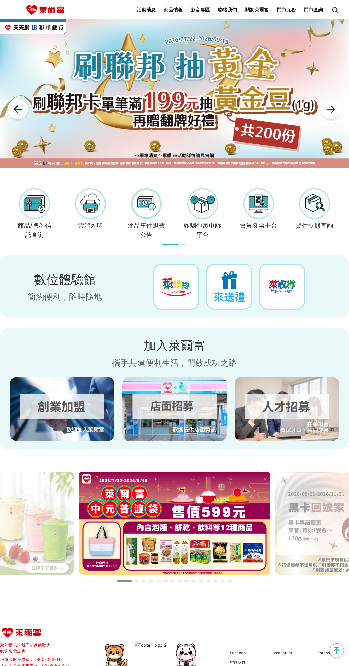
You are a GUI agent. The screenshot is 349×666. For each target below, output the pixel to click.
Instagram (283, 653)
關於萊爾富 (257, 9)
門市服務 (286, 9)
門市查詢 (313, 9)
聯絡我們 (227, 9)
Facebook (239, 653)
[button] (331, 110)
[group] (174, 93)
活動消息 (146, 9)
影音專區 (200, 9)
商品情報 (173, 9)
